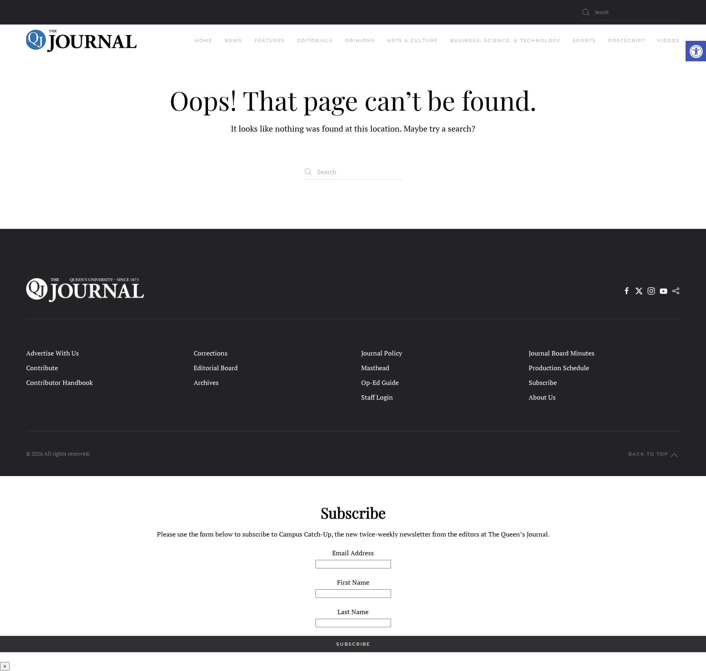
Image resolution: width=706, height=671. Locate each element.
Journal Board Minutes (561, 353)
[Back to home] (81, 41)
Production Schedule (559, 367)
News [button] (233, 40)
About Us (542, 397)
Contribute (42, 367)
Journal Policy (381, 353)
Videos (668, 40)
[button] (696, 51)
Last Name (353, 611)
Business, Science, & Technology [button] (505, 40)
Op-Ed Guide (380, 382)
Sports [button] (584, 40)
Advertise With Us (52, 353)
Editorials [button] (315, 40)
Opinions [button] (360, 40)
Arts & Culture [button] (412, 40)
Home (203, 40)
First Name (353, 582)
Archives (206, 382)
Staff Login (377, 397)
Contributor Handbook (59, 382)
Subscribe (543, 382)
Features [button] (270, 40)
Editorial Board (216, 367)
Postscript (626, 40)
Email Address (353, 552)
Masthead (375, 367)
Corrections (211, 353)
